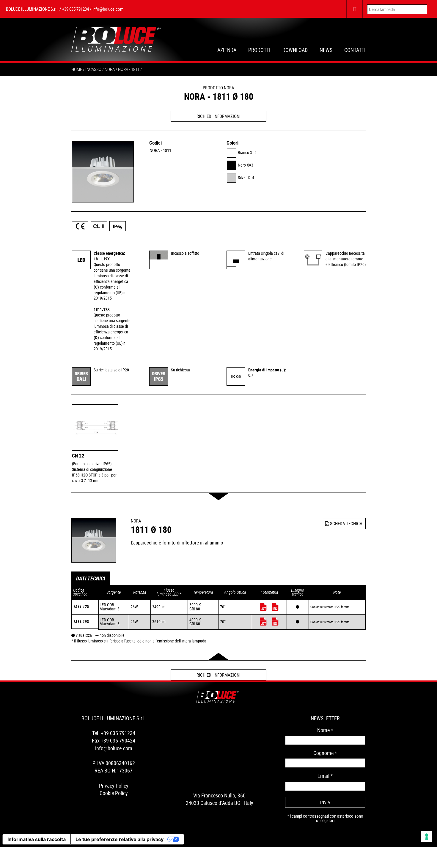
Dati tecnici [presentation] (90, 578)
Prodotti (259, 50)
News (326, 50)
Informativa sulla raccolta (36, 839)
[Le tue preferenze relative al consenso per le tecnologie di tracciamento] (426, 836)
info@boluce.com (107, 9)
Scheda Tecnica (345, 523)
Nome (325, 730)
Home (76, 69)
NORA (110, 69)
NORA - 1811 (160, 150)
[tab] (90, 578)
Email (325, 775)
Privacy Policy (113, 785)
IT (354, 9)
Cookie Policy (114, 793)
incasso (93, 69)
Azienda (226, 50)
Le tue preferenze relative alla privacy (120, 839)
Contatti (355, 50)
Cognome (325, 752)
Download (295, 50)
